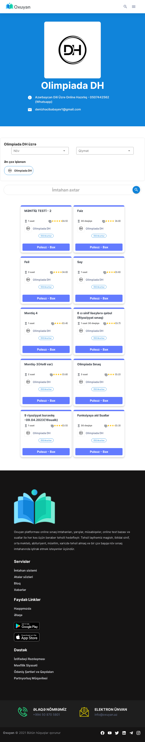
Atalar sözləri (23, 577)
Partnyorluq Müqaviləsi (30, 678)
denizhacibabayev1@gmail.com (58, 109)
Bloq (17, 583)
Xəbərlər (20, 590)
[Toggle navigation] (133, 6)
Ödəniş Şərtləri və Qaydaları (34, 672)
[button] (40, 151)
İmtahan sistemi (25, 570)
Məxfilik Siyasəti (25, 665)
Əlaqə (18, 615)
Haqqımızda (22, 608)
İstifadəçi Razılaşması (29, 659)
